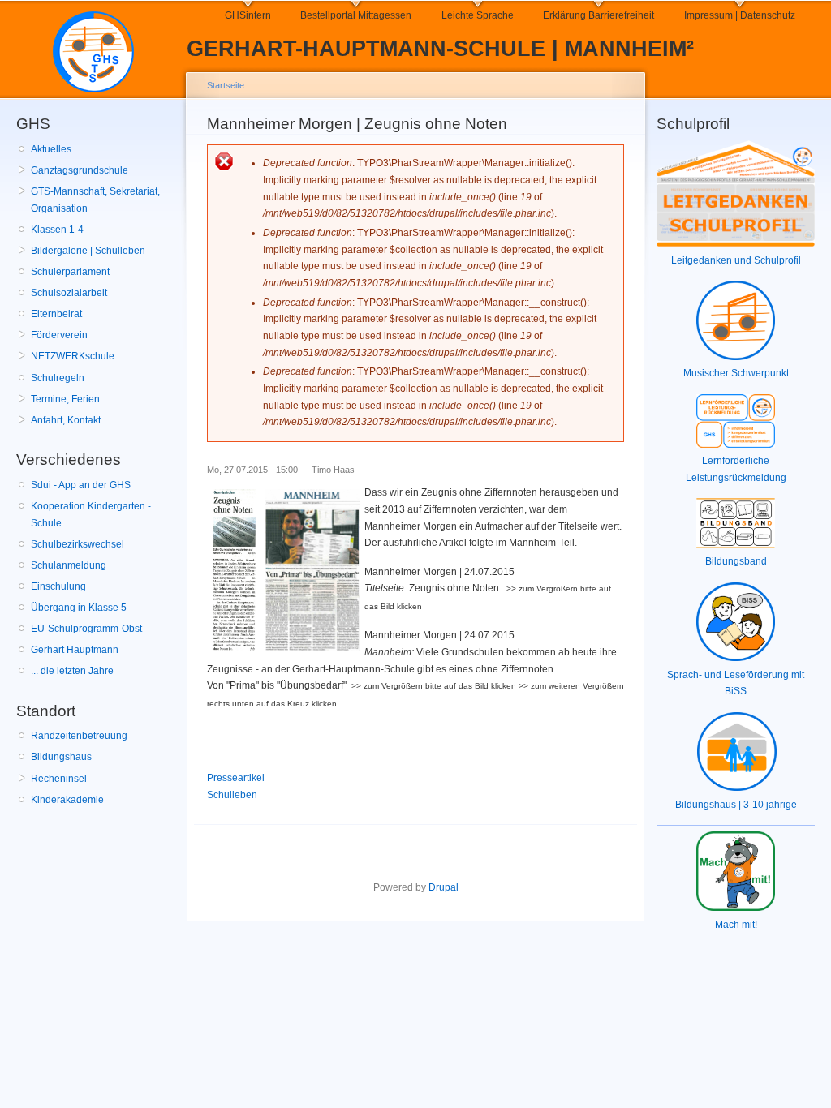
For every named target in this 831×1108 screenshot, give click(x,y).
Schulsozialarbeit (69, 292)
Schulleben (232, 795)
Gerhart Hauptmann (74, 649)
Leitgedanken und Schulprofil (736, 260)
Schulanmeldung (68, 565)
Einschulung (58, 586)
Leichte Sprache (477, 15)
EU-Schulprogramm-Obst (86, 628)
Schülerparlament (70, 271)
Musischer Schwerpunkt (736, 373)
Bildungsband (736, 561)
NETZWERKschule (72, 356)
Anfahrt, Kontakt (66, 420)
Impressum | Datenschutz (739, 15)
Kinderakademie (67, 799)
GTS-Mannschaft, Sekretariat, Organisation (95, 200)
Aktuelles (51, 149)
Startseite (225, 85)
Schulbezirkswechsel (77, 544)
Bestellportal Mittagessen (355, 15)
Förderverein (59, 335)
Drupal (443, 887)
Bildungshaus (61, 756)
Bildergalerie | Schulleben (88, 250)
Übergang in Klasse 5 (79, 607)
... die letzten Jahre (72, 670)
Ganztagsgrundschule (79, 170)
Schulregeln (57, 378)
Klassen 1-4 (57, 229)
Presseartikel (236, 778)
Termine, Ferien (65, 399)
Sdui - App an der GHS (81, 485)
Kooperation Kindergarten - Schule (91, 514)
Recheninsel (59, 778)
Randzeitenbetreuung (79, 735)
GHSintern (248, 15)
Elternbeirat (56, 314)
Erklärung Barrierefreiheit (598, 15)
